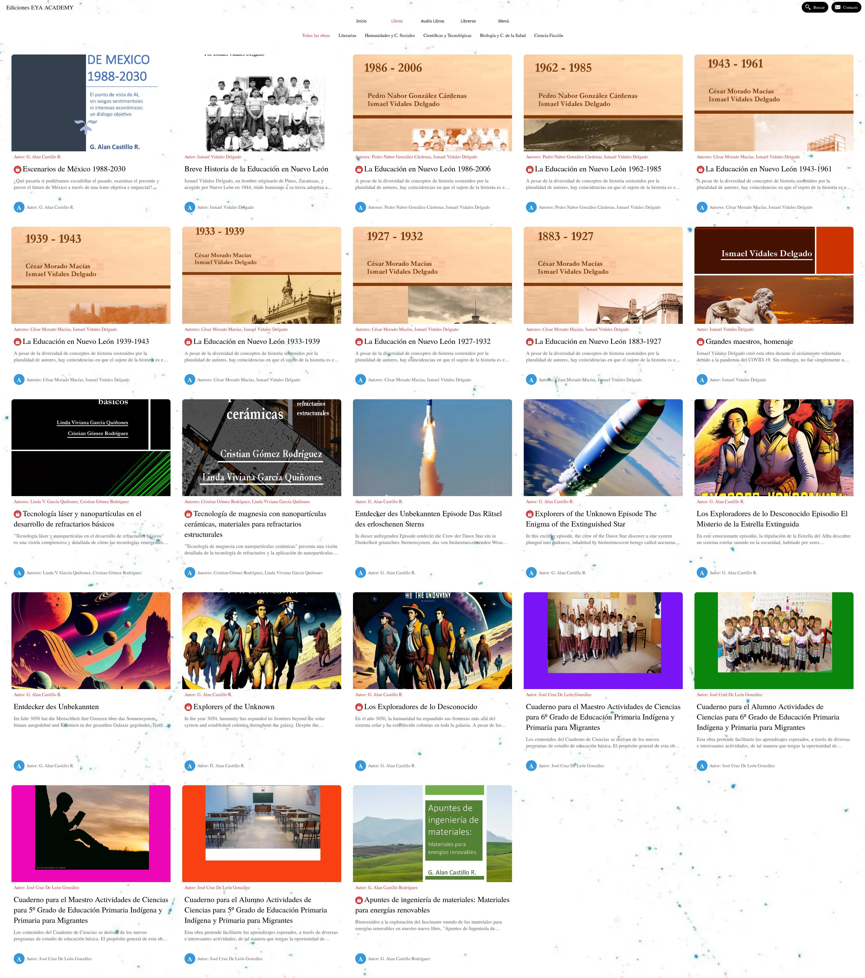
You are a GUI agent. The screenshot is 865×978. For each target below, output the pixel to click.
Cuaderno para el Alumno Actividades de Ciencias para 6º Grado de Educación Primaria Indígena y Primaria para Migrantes (768, 716)
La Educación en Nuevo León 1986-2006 (427, 168)
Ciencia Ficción (548, 35)
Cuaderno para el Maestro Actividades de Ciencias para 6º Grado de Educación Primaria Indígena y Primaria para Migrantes (603, 716)
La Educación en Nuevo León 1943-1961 (769, 168)
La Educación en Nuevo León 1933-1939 (256, 341)
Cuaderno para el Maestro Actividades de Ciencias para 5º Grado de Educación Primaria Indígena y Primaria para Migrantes (91, 909)
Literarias (347, 35)
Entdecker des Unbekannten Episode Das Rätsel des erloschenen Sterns (428, 518)
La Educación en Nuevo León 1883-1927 (598, 341)
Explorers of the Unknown (234, 706)
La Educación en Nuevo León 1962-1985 (598, 168)
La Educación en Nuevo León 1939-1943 (86, 341)
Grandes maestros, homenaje (749, 341)
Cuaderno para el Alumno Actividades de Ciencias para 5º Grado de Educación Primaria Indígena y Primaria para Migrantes (255, 909)
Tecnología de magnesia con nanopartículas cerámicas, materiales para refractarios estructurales (255, 523)
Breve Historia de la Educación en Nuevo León (256, 168)
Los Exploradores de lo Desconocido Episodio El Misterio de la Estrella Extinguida (772, 518)
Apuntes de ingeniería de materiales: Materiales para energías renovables (432, 904)
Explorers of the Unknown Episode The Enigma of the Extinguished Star (591, 518)
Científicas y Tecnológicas (447, 35)
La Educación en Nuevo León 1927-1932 (427, 341)
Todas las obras (316, 35)
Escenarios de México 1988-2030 (74, 168)
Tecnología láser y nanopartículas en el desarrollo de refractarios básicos (77, 518)
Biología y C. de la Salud (503, 35)
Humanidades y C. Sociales (390, 35)
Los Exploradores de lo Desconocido (420, 706)
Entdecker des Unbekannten (56, 706)
